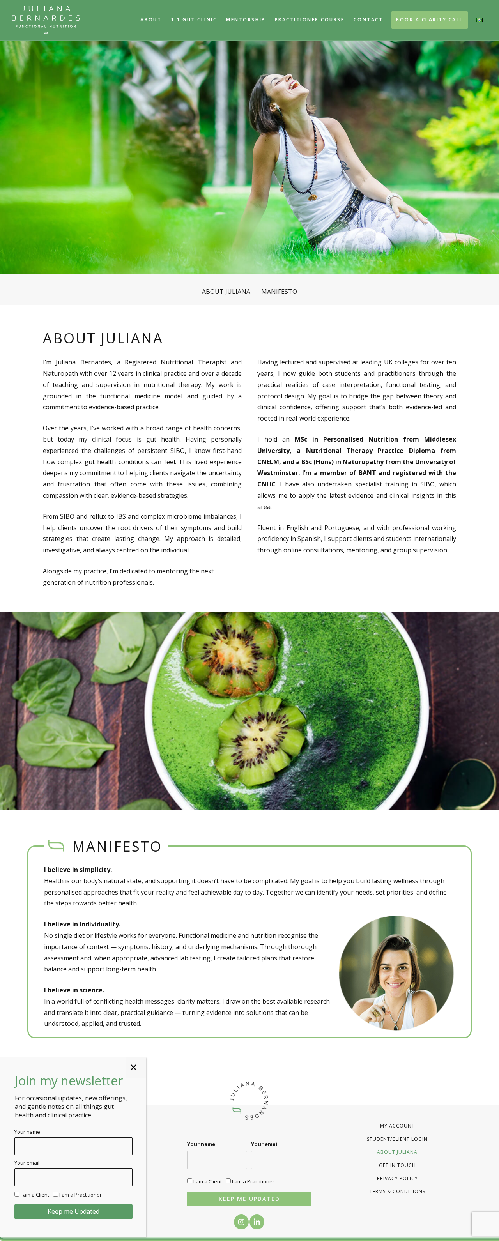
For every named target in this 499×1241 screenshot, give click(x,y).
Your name (201, 1143)
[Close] (136, 1067)
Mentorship (245, 19)
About (150, 19)
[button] (241, 1221)
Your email (265, 1143)
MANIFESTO (279, 291)
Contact (368, 19)
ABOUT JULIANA (226, 291)
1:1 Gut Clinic (194, 19)
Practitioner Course (310, 19)
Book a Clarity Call (429, 19)
